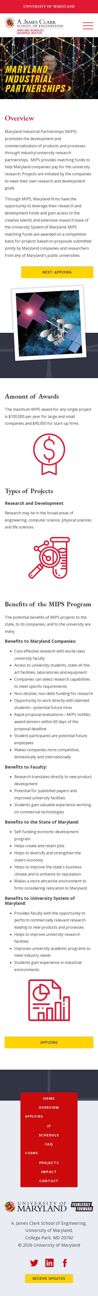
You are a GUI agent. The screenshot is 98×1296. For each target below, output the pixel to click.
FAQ (49, 1144)
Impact (49, 1171)
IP (49, 1126)
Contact (49, 1181)
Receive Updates (49, 1278)
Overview (49, 1107)
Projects (49, 1162)
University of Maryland (49, 6)
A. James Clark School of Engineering (48, 1223)
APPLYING (49, 1042)
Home (49, 1098)
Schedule (49, 1135)
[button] (88, 25)
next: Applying (57, 272)
